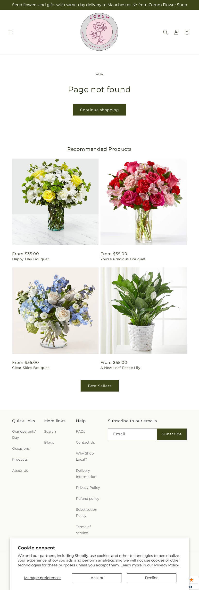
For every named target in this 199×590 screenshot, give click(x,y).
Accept (97, 577)
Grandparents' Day (24, 434)
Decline (151, 577)
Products (20, 459)
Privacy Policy (166, 565)
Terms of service (83, 530)
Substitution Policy (86, 512)
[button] (10, 32)
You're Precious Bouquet (123, 259)
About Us (20, 470)
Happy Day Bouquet (30, 259)
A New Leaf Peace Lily (120, 368)
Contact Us (85, 442)
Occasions (21, 448)
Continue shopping (99, 109)
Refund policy (87, 498)
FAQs (80, 431)
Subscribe (172, 434)
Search (50, 431)
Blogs (49, 442)
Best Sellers (99, 386)
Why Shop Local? (85, 456)
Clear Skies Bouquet (30, 368)
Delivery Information (86, 473)
